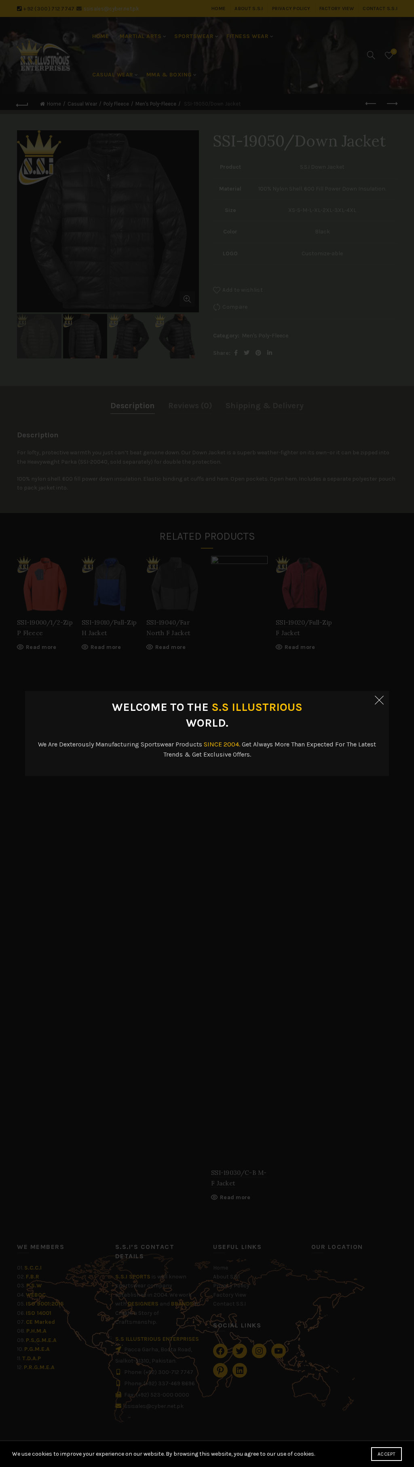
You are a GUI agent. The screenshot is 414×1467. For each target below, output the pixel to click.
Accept (386, 1454)
